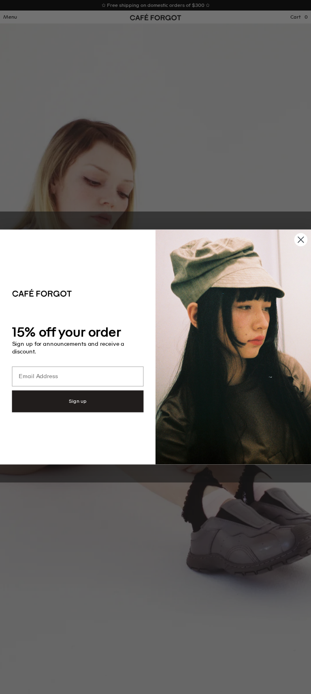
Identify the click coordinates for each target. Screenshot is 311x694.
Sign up (77, 401)
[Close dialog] (301, 239)
